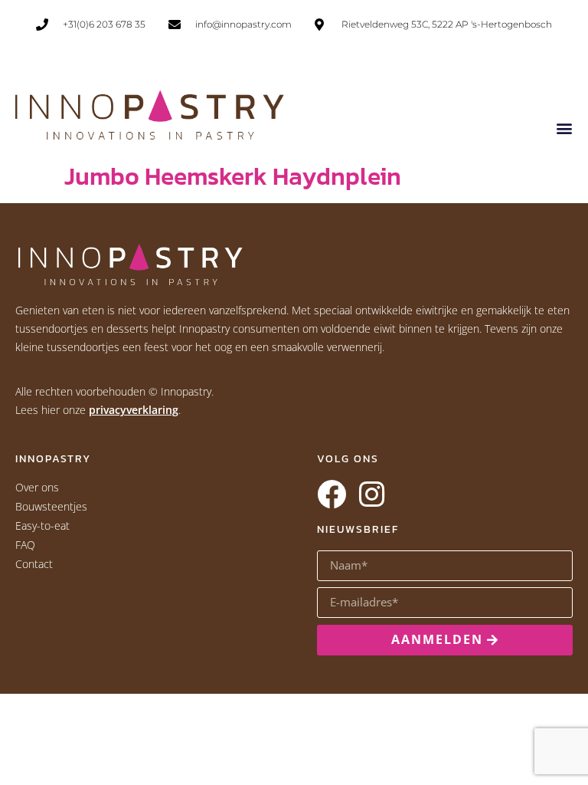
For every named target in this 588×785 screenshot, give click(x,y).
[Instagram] (371, 494)
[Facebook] (331, 494)
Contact (34, 564)
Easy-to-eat (42, 525)
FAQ (25, 544)
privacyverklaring (133, 409)
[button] (564, 127)
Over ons (37, 487)
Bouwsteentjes (51, 506)
